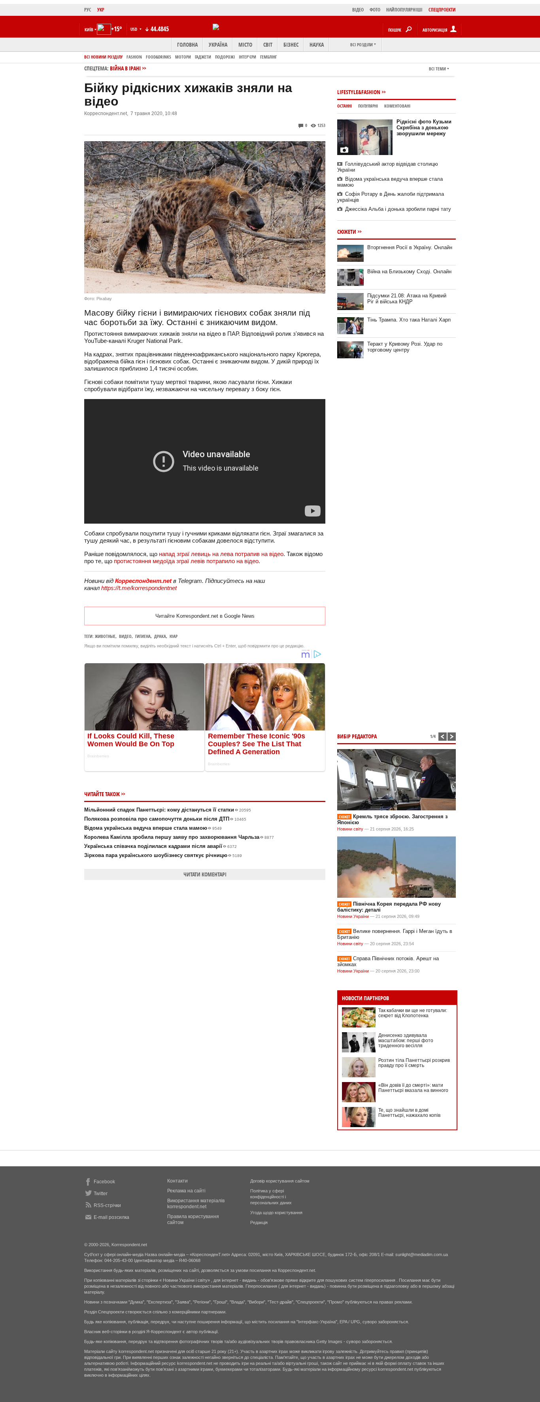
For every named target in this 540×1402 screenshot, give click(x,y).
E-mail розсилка (111, 1217)
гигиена (143, 636)
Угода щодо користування (276, 1212)
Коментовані (397, 106)
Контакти (177, 1181)
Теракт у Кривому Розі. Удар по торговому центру (404, 347)
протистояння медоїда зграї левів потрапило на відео (186, 561)
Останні (344, 106)
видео (125, 636)
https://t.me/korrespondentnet (139, 588)
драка (160, 636)
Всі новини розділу (103, 57)
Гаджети (203, 57)
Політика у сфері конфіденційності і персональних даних (271, 1196)
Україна (218, 44)
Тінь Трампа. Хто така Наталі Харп (409, 320)
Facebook (104, 1181)
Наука (317, 44)
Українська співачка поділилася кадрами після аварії (160, 846)
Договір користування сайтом (280, 1181)
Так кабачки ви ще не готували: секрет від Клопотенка (412, 1013)
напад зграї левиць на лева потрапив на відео (221, 554)
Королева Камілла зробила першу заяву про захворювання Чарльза (179, 837)
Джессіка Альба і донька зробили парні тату (398, 209)
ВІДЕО (358, 9)
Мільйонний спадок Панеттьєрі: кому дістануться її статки (167, 810)
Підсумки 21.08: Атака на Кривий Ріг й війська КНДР (406, 299)
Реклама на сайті (186, 1191)
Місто (245, 44)
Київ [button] (89, 29)
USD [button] (134, 29)
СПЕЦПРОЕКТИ (442, 9)
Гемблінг (268, 57)
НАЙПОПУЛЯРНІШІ (404, 9)
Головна (187, 44)
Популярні (368, 106)
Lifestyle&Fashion (358, 92)
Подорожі (225, 57)
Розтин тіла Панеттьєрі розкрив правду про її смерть (414, 1063)
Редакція (259, 1222)
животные (105, 636)
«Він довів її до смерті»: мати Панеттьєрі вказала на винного (413, 1087)
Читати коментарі (205, 874)
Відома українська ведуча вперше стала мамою (153, 828)
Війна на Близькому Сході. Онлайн (409, 271)
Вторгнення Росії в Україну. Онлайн (409, 247)
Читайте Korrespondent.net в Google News (205, 616)
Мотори (183, 57)
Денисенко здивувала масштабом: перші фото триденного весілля (405, 1040)
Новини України (353, 916)
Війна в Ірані (125, 68)
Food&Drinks (158, 57)
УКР (100, 9)
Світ (267, 44)
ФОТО (375, 9)
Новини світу (350, 829)
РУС (87, 9)
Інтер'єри (247, 57)
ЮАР (173, 636)
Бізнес (290, 44)
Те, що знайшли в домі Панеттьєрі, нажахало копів (409, 1112)
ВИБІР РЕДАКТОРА (357, 736)
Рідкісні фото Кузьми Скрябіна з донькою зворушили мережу (424, 127)
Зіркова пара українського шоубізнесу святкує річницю (163, 855)
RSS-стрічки (107, 1205)
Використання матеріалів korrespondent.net (196, 1203)
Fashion (134, 57)
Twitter (101, 1193)
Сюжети (346, 231)
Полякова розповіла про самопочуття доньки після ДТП (165, 819)
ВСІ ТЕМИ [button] (437, 69)
